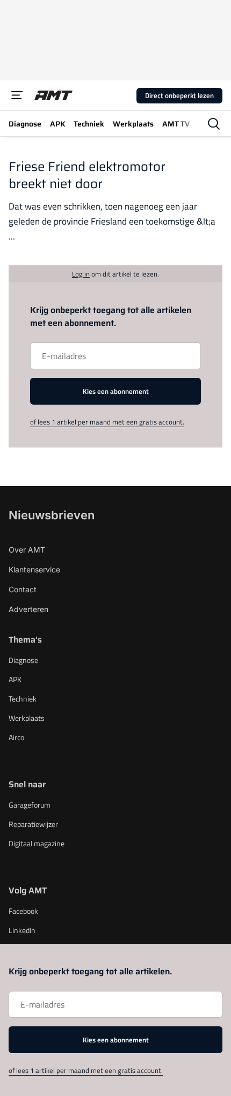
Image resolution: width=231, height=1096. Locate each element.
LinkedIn (22, 930)
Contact (23, 589)
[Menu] (17, 95)
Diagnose (23, 660)
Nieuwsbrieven (52, 515)
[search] (213, 123)
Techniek (23, 698)
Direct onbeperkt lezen (179, 95)
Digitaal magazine (36, 843)
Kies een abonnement (116, 391)
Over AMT (27, 549)
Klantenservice (34, 569)
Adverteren (28, 609)
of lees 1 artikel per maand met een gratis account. (107, 421)
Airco (16, 737)
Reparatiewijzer (33, 824)
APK (15, 679)
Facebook (23, 910)
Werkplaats (27, 718)
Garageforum (29, 804)
